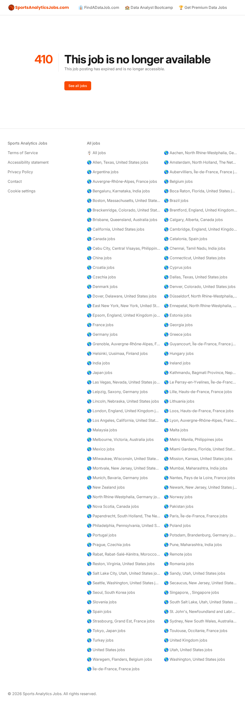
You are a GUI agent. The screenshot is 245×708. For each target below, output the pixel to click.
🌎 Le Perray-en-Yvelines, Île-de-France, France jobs (200, 382)
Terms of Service (23, 152)
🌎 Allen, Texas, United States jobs (117, 162)
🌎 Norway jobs (178, 496)
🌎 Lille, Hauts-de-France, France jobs (198, 391)
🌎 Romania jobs (179, 563)
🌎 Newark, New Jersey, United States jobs (200, 487)
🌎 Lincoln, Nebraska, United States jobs (123, 401)
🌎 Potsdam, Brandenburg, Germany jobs (200, 535)
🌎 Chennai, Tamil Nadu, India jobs (194, 248)
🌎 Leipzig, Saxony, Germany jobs (117, 391)
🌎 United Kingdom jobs (185, 640)
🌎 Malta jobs (176, 429)
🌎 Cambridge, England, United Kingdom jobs (200, 229)
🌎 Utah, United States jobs (188, 649)
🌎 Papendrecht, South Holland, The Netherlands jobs (123, 515)
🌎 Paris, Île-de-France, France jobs (195, 515)
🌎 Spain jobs (99, 611)
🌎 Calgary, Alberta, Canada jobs (193, 219)
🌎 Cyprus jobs (177, 267)
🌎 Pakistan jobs (178, 506)
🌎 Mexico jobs (100, 449)
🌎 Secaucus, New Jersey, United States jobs (200, 582)
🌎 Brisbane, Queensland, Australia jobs (122, 219)
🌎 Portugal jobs (101, 535)
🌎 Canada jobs (101, 238)
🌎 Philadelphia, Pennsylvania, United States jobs (123, 525)
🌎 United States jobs (106, 649)
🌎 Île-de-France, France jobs (113, 668)
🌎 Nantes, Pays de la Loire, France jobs (199, 477)
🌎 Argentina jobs (102, 171)
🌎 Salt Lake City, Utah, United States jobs (123, 573)
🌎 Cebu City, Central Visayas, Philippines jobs (123, 248)
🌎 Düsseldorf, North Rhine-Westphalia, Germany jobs (200, 296)
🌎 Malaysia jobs (102, 429)
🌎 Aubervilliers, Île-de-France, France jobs (200, 171)
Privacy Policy (20, 171)
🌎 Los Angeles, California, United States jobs (123, 420)
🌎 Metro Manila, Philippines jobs (193, 439)
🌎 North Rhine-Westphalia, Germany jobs (123, 496)
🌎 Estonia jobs (177, 315)
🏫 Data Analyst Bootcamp (149, 7)
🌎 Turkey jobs (100, 640)
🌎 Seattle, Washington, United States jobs (123, 582)
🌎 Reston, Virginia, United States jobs (121, 563)
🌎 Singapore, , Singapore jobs (191, 592)
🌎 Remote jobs (178, 554)
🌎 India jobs (98, 363)
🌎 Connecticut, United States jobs (194, 257)
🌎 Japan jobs (99, 372)
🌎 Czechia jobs (101, 277)
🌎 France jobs (100, 324)
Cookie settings (21, 191)
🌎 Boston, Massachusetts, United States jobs (123, 200)
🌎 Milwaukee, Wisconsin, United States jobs (123, 458)
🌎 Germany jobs (102, 334)
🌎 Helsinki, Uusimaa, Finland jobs (117, 353)
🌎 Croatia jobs (100, 267)
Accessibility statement (28, 162)
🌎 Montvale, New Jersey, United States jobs (123, 468)
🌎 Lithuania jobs (179, 401)
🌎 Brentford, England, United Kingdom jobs (200, 210)
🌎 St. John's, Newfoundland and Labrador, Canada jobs (200, 611)
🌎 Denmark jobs (102, 286)
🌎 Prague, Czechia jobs (108, 544)
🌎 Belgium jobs (178, 181)
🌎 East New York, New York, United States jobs (123, 305)
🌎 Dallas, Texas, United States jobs (195, 277)
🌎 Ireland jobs (177, 363)
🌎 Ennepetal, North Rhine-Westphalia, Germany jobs (200, 305)
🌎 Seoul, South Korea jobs (111, 592)
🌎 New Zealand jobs (106, 487)
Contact (15, 181)
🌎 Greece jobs (177, 334)
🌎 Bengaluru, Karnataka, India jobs (118, 191)
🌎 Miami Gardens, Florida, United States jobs (200, 449)
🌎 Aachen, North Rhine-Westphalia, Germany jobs (200, 152)
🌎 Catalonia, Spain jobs (185, 238)
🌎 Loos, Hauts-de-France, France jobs (199, 410)
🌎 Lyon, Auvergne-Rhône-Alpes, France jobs (200, 420)
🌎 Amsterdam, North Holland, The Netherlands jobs (200, 162)
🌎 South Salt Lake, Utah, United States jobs (200, 602)
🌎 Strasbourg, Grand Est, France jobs (121, 621)
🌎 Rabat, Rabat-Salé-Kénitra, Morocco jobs (123, 554)
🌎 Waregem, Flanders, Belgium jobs (119, 659)
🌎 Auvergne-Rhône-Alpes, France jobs (122, 181)
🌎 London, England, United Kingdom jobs (123, 410)
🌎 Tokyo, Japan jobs (106, 630)
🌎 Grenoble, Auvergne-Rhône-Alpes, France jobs (123, 343)
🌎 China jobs (99, 257)
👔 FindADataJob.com (98, 7)
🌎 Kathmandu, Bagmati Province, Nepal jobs (200, 372)
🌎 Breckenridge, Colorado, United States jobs (123, 210)
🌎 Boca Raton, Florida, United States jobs (200, 191)
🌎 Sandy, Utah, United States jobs (194, 573)
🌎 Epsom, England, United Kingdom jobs (123, 315)
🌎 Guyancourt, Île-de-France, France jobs (200, 343)
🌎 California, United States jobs (115, 229)
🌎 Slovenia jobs (102, 602)
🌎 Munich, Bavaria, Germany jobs (117, 477)
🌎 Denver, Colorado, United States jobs (199, 286)
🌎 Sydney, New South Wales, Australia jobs (200, 621)
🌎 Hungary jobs (179, 353)
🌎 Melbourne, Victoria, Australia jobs (120, 439)
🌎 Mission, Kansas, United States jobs (198, 458)
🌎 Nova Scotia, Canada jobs (113, 506)
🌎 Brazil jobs (176, 200)
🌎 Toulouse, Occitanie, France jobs (195, 630)
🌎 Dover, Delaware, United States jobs (121, 296)
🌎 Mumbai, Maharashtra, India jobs (195, 468)
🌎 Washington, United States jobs (194, 659)
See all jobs (77, 86)
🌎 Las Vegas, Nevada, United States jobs (123, 382)
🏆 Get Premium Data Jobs (203, 7)
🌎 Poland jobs (177, 525)
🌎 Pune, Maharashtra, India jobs (193, 544)
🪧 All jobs (96, 152)
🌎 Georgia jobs (178, 324)
